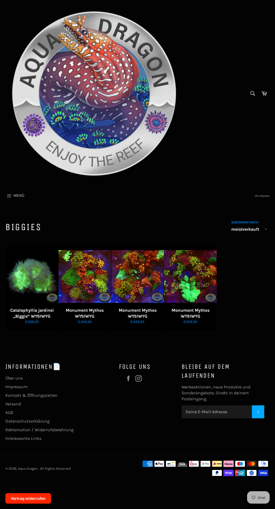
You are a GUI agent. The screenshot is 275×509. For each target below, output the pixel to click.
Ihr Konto (262, 196)
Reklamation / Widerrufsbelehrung (39, 429)
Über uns (14, 378)
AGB (9, 412)
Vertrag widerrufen (28, 498)
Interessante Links (23, 438)
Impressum (16, 386)
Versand (13, 403)
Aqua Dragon (28, 468)
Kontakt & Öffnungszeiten (31, 395)
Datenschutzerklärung (27, 421)
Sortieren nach (244, 222)
